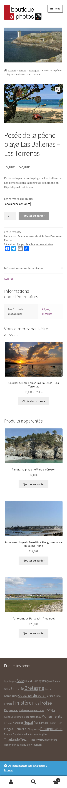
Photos (22, 70)
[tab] (33, 268)
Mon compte (11, 782)
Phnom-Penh (55, 722)
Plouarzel (20, 729)
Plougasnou (34, 729)
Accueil (12, 70)
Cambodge (11, 696)
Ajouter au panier (33, 215)
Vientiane (25, 744)
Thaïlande (12, 739)
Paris (37, 722)
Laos (48, 710)
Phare (44, 723)
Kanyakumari (11, 710)
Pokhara (8, 734)
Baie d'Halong (33, 681)
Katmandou (26, 710)
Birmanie (17, 688)
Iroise (46, 703)
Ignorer (8, 770)
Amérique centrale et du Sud (33, 236)
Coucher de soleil (32, 695)
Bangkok (47, 681)
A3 (43, 309)
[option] (33, 45)
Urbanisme (45, 739)
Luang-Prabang (23, 716)
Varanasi (14, 744)
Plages (20, 244)
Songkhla (43, 734)
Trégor (34, 739)
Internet (47, 314)
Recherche (33, 782)
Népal (28, 722)
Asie (20, 680)
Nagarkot (18, 722)
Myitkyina (8, 723)
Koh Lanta (39, 710)
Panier (52, 778)
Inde (35, 703)
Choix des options (33, 401)
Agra (6, 681)
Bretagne (34, 688)
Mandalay (36, 716)
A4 (47, 309)
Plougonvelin (51, 728)
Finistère (22, 702)
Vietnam (36, 744)
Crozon (51, 695)
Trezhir (25, 739)
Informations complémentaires (23, 268)
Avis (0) (8, 278)
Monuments (51, 716)
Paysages (34, 70)
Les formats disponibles (19, 199)
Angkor (12, 681)
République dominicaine (39, 244)
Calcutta (48, 689)
